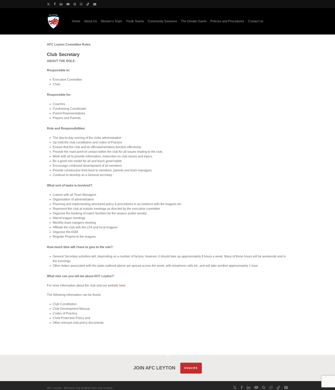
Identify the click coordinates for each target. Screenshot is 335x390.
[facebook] (55, 4)
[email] (94, 4)
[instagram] (81, 4)
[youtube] (68, 4)
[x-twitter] (48, 4)
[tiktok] (87, 4)
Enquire (191, 368)
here (122, 285)
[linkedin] (61, 4)
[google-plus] (74, 4)
